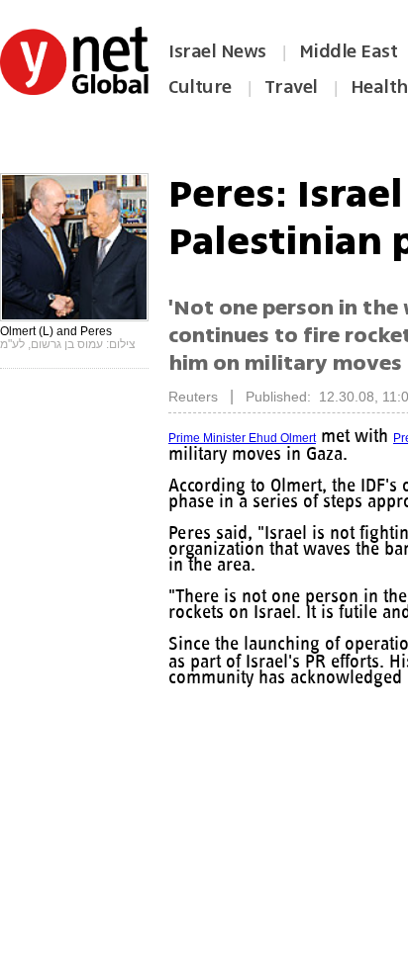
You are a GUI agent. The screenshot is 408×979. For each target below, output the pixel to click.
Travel (291, 87)
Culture (200, 87)
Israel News (217, 51)
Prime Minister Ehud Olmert (242, 438)
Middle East (348, 51)
